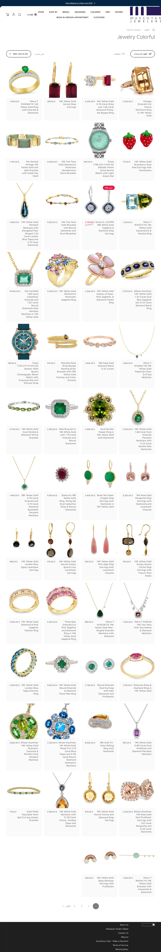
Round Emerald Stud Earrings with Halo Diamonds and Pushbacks (105, 691)
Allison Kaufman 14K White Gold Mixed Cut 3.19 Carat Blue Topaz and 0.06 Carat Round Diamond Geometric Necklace (67, 754)
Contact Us (123, 933)
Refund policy (122, 949)
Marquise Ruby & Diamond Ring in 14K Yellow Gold (142, 688)
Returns (124, 937)
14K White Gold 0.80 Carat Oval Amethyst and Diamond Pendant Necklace (141, 748)
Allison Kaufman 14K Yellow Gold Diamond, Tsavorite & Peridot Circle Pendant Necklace (29, 751)
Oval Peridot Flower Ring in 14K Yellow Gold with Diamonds (105, 433)
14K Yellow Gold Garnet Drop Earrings (67, 104)
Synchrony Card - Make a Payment (112, 941)
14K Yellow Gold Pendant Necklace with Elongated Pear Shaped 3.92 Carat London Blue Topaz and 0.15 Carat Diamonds (29, 233)
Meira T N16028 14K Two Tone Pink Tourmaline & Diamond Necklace (142, 627)
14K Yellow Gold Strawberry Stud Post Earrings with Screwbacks (141, 166)
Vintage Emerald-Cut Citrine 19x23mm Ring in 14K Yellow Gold (143, 108)
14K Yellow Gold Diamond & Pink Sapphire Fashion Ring (29, 626)
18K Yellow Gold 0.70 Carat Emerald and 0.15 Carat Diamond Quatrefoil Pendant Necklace (29, 505)
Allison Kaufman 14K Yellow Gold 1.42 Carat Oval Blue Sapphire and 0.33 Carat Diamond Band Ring (142, 300)
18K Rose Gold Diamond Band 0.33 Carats (106, 366)
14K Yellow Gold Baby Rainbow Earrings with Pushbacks (105, 882)
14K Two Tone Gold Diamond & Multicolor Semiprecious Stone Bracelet (67, 167)
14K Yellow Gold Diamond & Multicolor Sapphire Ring (67, 295)
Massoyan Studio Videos (117, 929)
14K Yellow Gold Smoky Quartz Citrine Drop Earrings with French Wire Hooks (142, 568)
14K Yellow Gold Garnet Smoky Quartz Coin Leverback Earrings (67, 567)
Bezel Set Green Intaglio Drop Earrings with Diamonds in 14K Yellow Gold (105, 501)
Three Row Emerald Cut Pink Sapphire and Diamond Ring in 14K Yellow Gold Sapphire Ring (68, 630)
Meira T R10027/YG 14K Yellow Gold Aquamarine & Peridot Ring (143, 228)
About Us (124, 925)
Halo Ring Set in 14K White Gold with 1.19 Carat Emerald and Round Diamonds (67, 436)
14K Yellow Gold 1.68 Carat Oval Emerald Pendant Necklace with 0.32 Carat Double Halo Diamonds (142, 439)
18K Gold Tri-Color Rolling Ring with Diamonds (107, 747)
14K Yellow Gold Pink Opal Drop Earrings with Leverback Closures (105, 567)
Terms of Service (120, 945)
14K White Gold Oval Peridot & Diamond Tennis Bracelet (29, 433)
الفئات (146, 30)
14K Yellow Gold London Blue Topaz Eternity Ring (29, 689)
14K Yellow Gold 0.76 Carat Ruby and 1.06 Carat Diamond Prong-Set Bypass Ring (105, 107)
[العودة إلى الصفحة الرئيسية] (153, 30)
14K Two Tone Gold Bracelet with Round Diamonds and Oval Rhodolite (68, 228)
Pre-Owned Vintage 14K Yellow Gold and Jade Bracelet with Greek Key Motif (29, 168)
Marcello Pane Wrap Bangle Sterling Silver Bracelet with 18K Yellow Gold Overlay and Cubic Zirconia (66, 371)
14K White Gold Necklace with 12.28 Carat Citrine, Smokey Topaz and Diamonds (67, 818)
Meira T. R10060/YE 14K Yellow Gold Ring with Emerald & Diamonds (29, 107)
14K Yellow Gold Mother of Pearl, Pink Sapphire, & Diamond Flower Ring (105, 297)
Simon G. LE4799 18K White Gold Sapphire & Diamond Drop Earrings (104, 228)
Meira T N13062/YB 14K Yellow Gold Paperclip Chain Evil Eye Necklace (142, 370)
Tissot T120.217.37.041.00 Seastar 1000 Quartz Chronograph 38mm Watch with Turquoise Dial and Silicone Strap (27, 373)
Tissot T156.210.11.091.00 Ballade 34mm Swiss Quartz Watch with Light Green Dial (103, 168)
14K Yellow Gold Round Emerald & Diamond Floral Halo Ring (67, 689)
